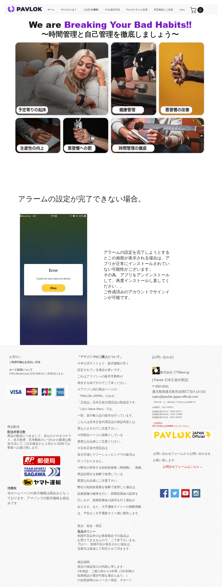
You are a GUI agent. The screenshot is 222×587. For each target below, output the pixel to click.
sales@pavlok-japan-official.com (175, 396)
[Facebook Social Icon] (164, 493)
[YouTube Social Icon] (185, 493)
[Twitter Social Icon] (175, 493)
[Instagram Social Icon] (196, 493)
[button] (197, 10)
